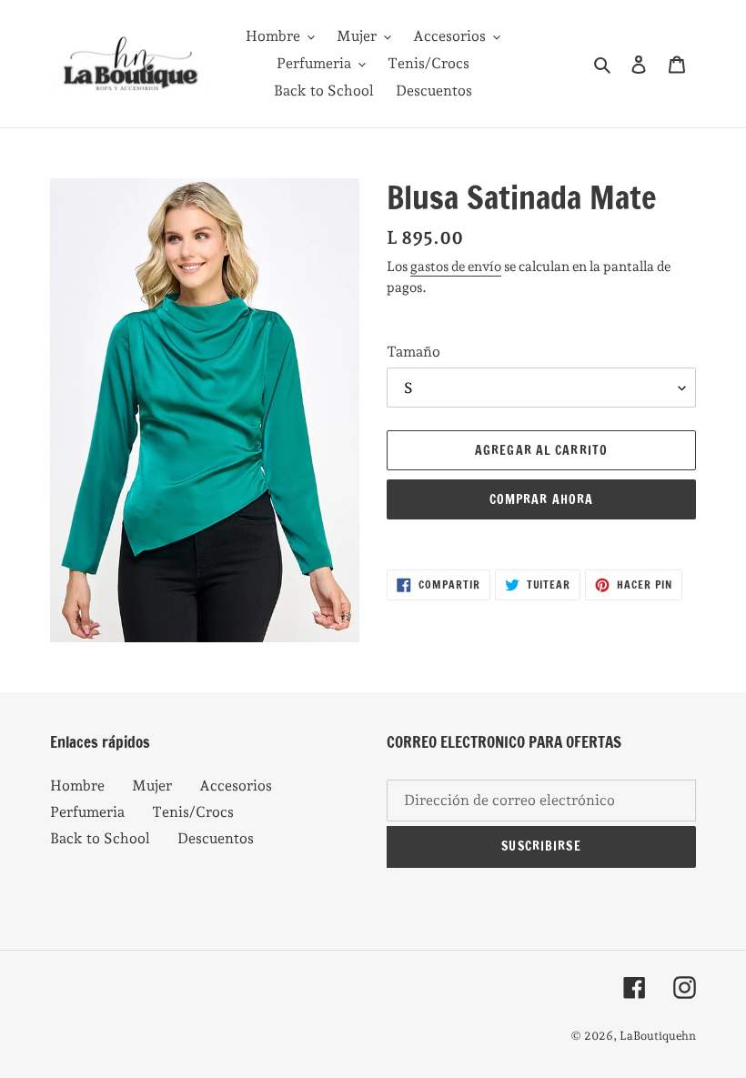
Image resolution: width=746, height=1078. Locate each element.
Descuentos (215, 838)
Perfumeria (87, 812)
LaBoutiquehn (658, 1036)
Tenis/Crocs (193, 812)
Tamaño (413, 351)
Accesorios (235, 785)
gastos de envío (455, 266)
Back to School (100, 838)
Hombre (77, 785)
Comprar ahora (541, 499)
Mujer (152, 785)
